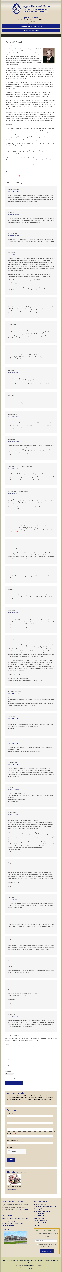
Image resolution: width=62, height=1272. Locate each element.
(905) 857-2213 (33, 21)
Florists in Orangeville (12, 1189)
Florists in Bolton (11, 1188)
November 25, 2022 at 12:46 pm (14, 303)
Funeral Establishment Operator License (31, 26)
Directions (11, 1267)
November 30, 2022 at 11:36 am (13, 764)
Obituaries (17, 1267)
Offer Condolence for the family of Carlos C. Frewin (20, 168)
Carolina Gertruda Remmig (42, 1211)
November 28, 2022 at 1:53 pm (13, 572)
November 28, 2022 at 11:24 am (13, 545)
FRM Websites (31, 1268)
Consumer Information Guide (31, 30)
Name (7, 1059)
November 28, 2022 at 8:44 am (13, 493)
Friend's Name (11, 1127)
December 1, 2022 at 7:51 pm (13, 865)
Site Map (34, 1267)
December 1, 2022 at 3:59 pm (13, 814)
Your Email (10, 1120)
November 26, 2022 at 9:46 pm (13, 468)
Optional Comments (12, 1140)
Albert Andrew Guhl (40, 1223)
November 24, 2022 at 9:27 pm (13, 214)
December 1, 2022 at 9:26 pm (13, 899)
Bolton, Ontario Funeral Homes (45, 1267)
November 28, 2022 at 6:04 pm (13, 693)
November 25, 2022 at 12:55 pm (14, 326)
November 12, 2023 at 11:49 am (13, 1016)
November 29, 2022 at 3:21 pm (13, 743)
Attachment (8, 1071)
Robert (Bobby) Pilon (40, 1204)
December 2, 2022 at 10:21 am (13, 941)
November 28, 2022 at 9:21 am (13, 522)
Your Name (10, 1113)
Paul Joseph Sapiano (40, 1209)
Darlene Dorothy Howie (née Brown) (45, 1206)
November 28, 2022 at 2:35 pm (13, 641)
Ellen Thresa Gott (39, 1218)
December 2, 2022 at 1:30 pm (13, 985)
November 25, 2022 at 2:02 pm (13, 351)
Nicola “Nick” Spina (39, 1216)
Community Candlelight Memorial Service (12, 1223)
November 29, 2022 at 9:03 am (13, 718)
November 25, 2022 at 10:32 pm (14, 416)
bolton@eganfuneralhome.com (32, 23)
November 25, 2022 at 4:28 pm (13, 397)
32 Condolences (52, 45)
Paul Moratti (37, 1225)
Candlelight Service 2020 (8, 1221)
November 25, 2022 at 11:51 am (13, 235)
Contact (5, 1267)
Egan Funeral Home (30, 1265)
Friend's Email (11, 1133)
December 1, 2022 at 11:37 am (13, 789)
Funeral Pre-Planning (26, 1267)
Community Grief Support (8, 1225)
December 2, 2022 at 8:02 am (13, 920)
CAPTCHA (10, 1147)
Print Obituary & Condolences (15, 172)
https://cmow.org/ (42, 158)
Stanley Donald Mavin (40, 1220)
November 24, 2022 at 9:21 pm (13, 191)
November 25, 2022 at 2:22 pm (13, 372)
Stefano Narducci (39, 1213)
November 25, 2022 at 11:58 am (13, 254)
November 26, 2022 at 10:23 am (13, 441)
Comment (8, 1044)
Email (7, 1065)
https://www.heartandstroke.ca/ (31, 160)
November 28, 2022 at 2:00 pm (13, 591)
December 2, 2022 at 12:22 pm (13, 962)
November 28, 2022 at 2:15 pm (13, 612)
